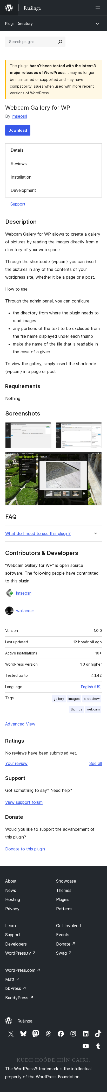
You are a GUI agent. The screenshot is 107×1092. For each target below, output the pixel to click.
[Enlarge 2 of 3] (94, 429)
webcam (93, 709)
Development (23, 190)
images (74, 699)
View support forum (24, 802)
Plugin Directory (19, 23)
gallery (59, 699)
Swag (64, 953)
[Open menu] (98, 8)
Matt (12, 979)
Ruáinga (24, 1021)
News (10, 890)
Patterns (64, 908)
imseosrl (19, 116)
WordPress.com (23, 970)
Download (18, 130)
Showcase (66, 881)
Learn (10, 925)
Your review (16, 763)
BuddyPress (19, 997)
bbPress (15, 988)
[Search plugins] (60, 42)
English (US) (91, 687)
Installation (21, 177)
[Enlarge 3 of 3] (94, 459)
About (11, 881)
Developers (16, 944)
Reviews (19, 163)
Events (62, 934)
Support (17, 204)
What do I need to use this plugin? (38, 533)
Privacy (12, 908)
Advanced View (20, 724)
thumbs (76, 709)
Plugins (62, 899)
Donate (66, 944)
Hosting (12, 899)
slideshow (92, 699)
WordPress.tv (20, 953)
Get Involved (68, 925)
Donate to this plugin (25, 848)
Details (17, 150)
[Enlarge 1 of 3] (44, 429)
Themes (63, 890)
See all (95, 763)
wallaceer (25, 610)
